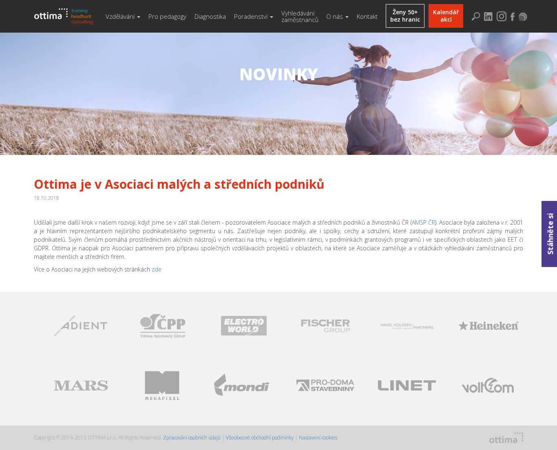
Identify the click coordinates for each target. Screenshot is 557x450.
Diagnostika (210, 16)
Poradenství (251, 16)
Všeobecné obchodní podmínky (260, 437)
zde (156, 269)
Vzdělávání (121, 16)
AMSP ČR (423, 222)
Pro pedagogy (167, 16)
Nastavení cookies (318, 437)
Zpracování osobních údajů (192, 437)
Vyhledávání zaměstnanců (299, 16)
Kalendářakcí (446, 15)
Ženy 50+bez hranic (405, 15)
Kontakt (367, 16)
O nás (335, 16)
